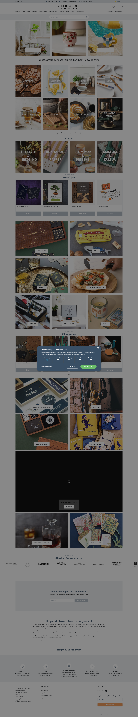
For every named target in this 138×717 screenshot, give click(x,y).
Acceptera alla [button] (88, 366)
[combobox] (98, 348)
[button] (46, 367)
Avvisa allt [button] (72, 366)
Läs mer (83, 354)
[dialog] (69, 358)
